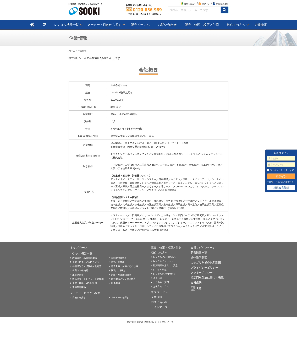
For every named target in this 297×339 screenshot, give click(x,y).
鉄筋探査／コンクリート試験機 (88, 278)
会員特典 (157, 277)
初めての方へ (190, 3)
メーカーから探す (120, 297)
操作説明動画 (199, 257)
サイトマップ (159, 307)
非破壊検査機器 (119, 257)
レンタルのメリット (163, 261)
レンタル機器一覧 (66, 25)
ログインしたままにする (281, 169)
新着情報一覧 (199, 252)
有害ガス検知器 (80, 270)
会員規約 (196, 282)
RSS (199, 288)
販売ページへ (140, 25)
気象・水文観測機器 (121, 274)
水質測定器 (78, 274)
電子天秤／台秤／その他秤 (124, 266)
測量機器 (115, 283)
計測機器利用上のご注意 (165, 265)
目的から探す (79, 297)
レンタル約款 (160, 269)
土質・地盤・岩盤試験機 (84, 283)
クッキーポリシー (202, 272)
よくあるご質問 (161, 282)
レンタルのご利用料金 (164, 273)
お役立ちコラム (161, 286)
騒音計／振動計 (119, 270)
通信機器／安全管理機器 (123, 278)
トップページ (78, 247)
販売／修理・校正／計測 (202, 25)
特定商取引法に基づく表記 (207, 277)
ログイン (206, 3)
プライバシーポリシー (204, 267)
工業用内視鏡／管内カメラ (85, 261)
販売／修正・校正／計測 (166, 247)
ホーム (72, 50)
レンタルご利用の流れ (164, 257)
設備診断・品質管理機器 (84, 257)
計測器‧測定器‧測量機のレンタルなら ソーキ (151, 321)
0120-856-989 (147, 9)
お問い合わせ (167, 25)
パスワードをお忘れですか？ (280, 182)
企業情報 (261, 25)
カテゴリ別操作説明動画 (206, 262)
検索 (224, 10)
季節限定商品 (79, 287)
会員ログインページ (203, 247)
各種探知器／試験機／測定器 (86, 266)
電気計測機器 (117, 261)
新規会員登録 (222, 3)
